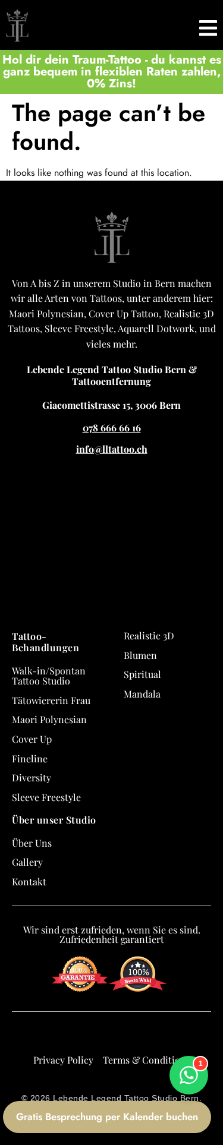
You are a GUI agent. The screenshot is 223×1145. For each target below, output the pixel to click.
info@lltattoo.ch (111, 449)
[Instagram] (101, 1035)
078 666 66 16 (112, 427)
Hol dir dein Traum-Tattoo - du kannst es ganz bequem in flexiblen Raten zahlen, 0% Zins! (111, 71)
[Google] (58, 1035)
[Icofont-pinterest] (165, 1035)
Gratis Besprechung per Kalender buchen (107, 1116)
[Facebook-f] (79, 1035)
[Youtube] (144, 1035)
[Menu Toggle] (208, 25)
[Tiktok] (122, 1035)
